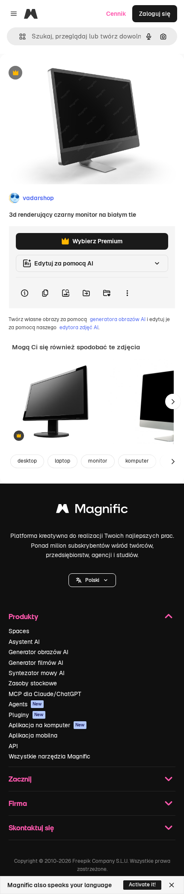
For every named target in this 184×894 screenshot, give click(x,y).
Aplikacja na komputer (47, 725)
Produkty (23, 616)
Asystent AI (24, 642)
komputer (137, 460)
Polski (92, 580)
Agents (25, 704)
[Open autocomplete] (19, 36)
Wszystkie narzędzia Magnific (49, 756)
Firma (18, 803)
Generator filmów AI (36, 663)
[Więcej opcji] (127, 292)
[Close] (171, 885)
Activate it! (142, 884)
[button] (92, 580)
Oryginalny (59, 73)
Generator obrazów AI (38, 652)
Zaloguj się (154, 14)
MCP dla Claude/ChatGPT (45, 694)
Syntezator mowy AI (37, 673)
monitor (97, 460)
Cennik (116, 14)
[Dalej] (173, 401)
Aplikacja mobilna (33, 735)
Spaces (19, 631)
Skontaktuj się (31, 827)
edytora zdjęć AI (78, 327)
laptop (62, 460)
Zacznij (20, 778)
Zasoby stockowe (33, 683)
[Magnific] (92, 510)
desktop (27, 460)
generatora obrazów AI (117, 319)
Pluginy (26, 715)
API (13, 746)
